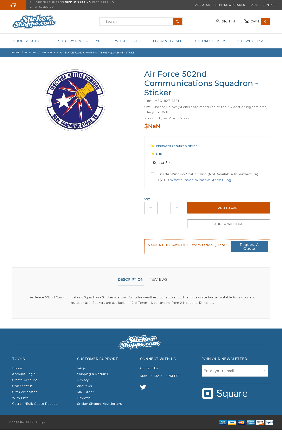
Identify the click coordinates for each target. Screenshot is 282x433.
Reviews (159, 280)
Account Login (24, 374)
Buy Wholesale (252, 41)
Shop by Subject (29, 41)
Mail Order (85, 392)
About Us (202, 4)
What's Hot (126, 41)
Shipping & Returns (230, 4)
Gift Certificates (24, 392)
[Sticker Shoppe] (34, 21)
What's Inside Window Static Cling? (201, 180)
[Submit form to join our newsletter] (263, 371)
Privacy (83, 380)
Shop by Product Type (80, 41)
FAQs (253, 4)
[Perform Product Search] (177, 21)
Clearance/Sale (166, 41)
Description (131, 280)
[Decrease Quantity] (151, 208)
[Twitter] (145, 389)
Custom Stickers (209, 41)
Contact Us (149, 368)
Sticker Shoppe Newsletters (99, 404)
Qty (147, 198)
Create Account (24, 380)
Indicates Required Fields (176, 146)
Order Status (22, 386)
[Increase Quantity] (177, 208)
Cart (258, 21)
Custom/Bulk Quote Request (35, 404)
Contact (269, 4)
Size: (159, 153)
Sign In (228, 21)
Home (17, 368)
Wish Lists (20, 398)
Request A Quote (249, 247)
